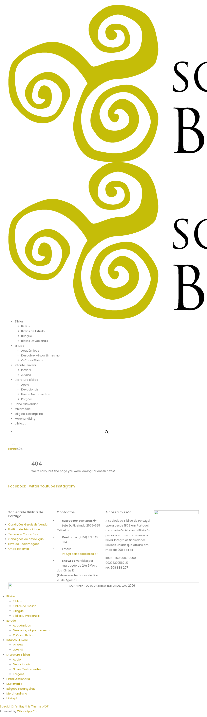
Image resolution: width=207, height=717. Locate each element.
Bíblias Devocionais (34, 341)
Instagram (65, 486)
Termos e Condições (23, 534)
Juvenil (26, 375)
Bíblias (19, 321)
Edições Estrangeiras (29, 414)
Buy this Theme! (33, 706)
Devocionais (29, 389)
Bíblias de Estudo (33, 331)
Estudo (19, 346)
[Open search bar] (107, 431)
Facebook (17, 486)
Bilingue (26, 336)
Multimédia (23, 409)
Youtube (47, 486)
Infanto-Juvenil (25, 365)
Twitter (33, 486)
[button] (9, 2)
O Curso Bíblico (32, 360)
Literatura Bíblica (26, 380)
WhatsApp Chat (28, 711)
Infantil (26, 370)
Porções (27, 399)
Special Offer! (9, 706)
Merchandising (25, 419)
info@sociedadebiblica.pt (80, 554)
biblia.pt (20, 423)
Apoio (25, 385)
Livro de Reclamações (23, 544)
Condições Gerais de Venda (28, 524)
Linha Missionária (26, 404)
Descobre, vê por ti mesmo (40, 355)
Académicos (30, 351)
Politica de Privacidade (24, 529)
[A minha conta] (10, 439)
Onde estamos (19, 549)
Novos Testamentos (35, 394)
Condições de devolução (26, 539)
